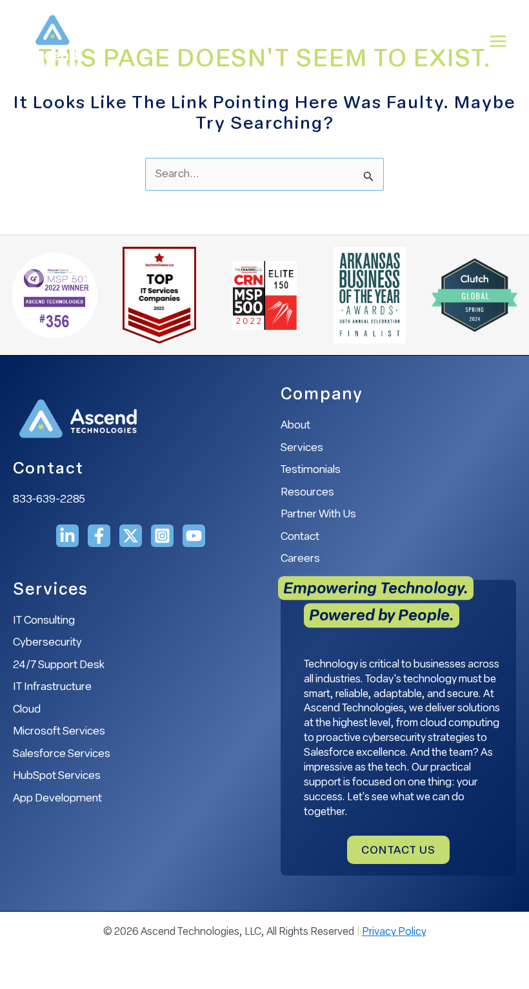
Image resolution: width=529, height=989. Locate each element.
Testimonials (311, 470)
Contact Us (398, 850)
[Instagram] (162, 535)
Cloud (27, 709)
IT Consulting (44, 620)
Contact (300, 537)
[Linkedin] (67, 535)
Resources (307, 492)
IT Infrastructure (52, 687)
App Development (57, 798)
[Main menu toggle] (499, 41)
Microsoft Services (59, 731)
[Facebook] (99, 535)
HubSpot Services (57, 776)
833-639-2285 (49, 499)
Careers (300, 558)
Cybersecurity (47, 642)
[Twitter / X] (130, 535)
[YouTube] (194, 535)
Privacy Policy (394, 932)
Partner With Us (318, 514)
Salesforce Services (61, 754)
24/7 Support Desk (59, 665)
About (295, 425)
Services (302, 448)
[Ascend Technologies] (51, 41)
